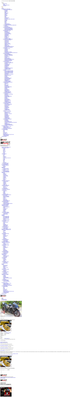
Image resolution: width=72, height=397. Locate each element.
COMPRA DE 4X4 (7, 109)
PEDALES (6, 50)
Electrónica (4, 174)
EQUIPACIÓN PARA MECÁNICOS (9, 59)
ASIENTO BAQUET (7, 48)
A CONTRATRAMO (6, 135)
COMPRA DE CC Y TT (8, 101)
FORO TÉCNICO (5, 133)
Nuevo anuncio (5, 3)
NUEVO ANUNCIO (2, 294)
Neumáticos (4, 211)
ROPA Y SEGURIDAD (6, 53)
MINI (5, 21)
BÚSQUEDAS (7, 26)
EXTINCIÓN (6, 51)
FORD (5, 14)
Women (7, 338)
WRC (4, 130)
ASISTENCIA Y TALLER (5, 274)
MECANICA (6, 74)
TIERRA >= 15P (7, 45)
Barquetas (4, 230)
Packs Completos (5, 195)
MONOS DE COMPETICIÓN (8, 54)
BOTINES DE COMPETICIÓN (9, 55)
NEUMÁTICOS (7, 67)
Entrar (4, 4)
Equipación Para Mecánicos (6, 200)
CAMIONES (6, 119)
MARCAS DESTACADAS (5, 147)
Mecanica (4, 221)
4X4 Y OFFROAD (4, 253)
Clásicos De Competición (6, 206)
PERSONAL (3, 167)
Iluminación (4, 179)
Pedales (4, 192)
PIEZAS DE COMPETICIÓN (7, 30)
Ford (3, 151)
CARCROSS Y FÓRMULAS (5, 241)
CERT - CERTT (5, 132)
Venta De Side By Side (6, 255)
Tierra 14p (4, 186)
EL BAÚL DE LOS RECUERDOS (7, 128)
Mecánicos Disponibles (6, 170)
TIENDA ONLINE (4, 136)
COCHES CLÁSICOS (6, 61)
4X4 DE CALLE (7, 105)
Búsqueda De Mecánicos (6, 171)
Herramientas (4, 279)
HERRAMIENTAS (7, 123)
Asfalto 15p (4, 182)
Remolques (4, 220)
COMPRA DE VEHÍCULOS (8, 124)
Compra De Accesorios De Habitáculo (7, 203)
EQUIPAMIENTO (7, 115)
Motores (4, 173)
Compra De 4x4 (5, 262)
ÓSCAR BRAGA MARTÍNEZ (4, 345)
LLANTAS (6, 37)
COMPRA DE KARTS (7, 80)
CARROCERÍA (7, 34)
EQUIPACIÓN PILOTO (8, 100)
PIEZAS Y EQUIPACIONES (5, 233)
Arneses (4, 191)
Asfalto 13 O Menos (5, 181)
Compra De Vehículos (6, 280)
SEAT (5, 16)
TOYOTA (6, 19)
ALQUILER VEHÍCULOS (5, 164)
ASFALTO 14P (7, 40)
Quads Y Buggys (5, 256)
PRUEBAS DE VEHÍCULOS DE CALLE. (8, 134)
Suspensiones (4, 209)
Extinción (4, 193)
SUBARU (6, 13)
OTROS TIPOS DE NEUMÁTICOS (9, 46)
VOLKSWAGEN (7, 17)
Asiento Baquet (5, 190)
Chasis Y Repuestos (5, 222)
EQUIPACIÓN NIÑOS (8, 78)
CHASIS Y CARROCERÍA (8, 86)
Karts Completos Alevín (6, 216)
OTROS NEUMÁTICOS (5, 188)
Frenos (4, 178)
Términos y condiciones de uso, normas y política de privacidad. (7, 377)
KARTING (3, 215)
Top (8, 338)
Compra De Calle (5, 213)
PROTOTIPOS (7, 84)
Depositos (4, 177)
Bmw (4, 150)
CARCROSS (6, 93)
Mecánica (4, 234)
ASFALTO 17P (7, 42)
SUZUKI (6, 20)
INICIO (3, 8)
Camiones (4, 275)
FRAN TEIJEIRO (2, 350)
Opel (3, 155)
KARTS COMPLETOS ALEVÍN (9, 70)
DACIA (6, 22)
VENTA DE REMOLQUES (8, 121)
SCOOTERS (6, 114)
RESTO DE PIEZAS (7, 79)
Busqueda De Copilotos (6, 169)
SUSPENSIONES (7, 35)
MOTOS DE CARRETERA (8, 113)
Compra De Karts (5, 227)
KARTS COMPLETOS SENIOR (9, 72)
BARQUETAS (6, 82)
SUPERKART (6, 73)
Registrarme (4, 5)
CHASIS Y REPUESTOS (8, 75)
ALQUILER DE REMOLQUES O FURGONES (11, 122)
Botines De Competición (6, 196)
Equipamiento (5, 270)
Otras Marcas (4, 162)
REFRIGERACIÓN (7, 31)
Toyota (4, 158)
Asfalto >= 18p (5, 184)
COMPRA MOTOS (7, 117)
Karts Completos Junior (6, 217)
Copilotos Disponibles (6, 168)
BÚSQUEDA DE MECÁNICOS (9, 29)
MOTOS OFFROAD (7, 112)
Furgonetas (4, 276)
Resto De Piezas (5, 226)
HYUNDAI (6, 18)
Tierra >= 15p (5, 187)
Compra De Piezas (5, 228)
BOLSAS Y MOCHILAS (8, 58)
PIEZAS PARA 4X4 (4, 257)
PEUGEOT (6, 10)
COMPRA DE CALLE (7, 68)
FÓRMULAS (6, 83)
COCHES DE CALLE (4, 125)
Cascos (4, 198)
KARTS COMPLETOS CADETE (9, 71)
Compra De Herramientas (6, 281)
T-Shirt (5, 338)
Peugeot (4, 148)
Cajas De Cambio (5, 175)
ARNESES (6, 49)
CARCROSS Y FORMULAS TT (6, 242)
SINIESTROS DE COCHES (6, 127)
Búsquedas (4, 166)
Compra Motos (5, 272)
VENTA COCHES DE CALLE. (7, 126)
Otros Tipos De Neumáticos (6, 189)
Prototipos (4, 232)
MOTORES (6, 63)
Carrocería (4, 176)
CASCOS (6, 57)
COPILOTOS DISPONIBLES (8, 27)
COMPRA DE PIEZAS (8, 38)
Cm (3, 231)
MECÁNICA (6, 85)
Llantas (4, 223)
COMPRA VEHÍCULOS (8, 91)
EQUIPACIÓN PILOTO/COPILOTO (6, 194)
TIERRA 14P (6, 44)
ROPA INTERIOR (7, 56)
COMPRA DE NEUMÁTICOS (8, 47)
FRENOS (6, 36)
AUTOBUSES (6, 120)
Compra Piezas (5, 273)
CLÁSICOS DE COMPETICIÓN (9, 62)
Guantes (4, 197)
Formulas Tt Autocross (6, 243)
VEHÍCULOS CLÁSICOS (5, 204)
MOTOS (3, 263)
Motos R (4, 266)
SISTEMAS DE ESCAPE (8, 33)
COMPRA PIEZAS (7, 118)
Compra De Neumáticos (6, 202)
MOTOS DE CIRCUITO (8, 111)
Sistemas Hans (5, 199)
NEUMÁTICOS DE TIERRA (5, 185)
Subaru (4, 154)
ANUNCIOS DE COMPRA (5, 163)
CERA (4, 131)
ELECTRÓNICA (7, 32)
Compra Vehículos (5, 240)
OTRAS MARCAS (7, 23)
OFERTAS (6, 25)
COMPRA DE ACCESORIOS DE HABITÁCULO (11, 52)
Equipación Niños (5, 225)
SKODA (6, 15)
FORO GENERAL (5, 129)
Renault (4, 149)
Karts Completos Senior (6, 218)
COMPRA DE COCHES (8, 24)
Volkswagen (4, 156)
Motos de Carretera (4, 299)
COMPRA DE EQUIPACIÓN (8, 60)
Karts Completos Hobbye (6, 219)
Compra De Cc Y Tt (5, 252)
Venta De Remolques (5, 277)
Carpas (4, 278)
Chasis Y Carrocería (5, 235)
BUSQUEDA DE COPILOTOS (9, 28)
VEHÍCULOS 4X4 (4, 254)
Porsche (4, 152)
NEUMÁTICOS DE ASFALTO (6, 180)
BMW (5, 12)
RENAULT (6, 11)
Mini (3, 160)
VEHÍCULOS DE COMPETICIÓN (7, 9)
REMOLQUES (7, 90)
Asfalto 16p (4, 183)
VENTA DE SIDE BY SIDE (8, 104)
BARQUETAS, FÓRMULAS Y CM (6, 229)
